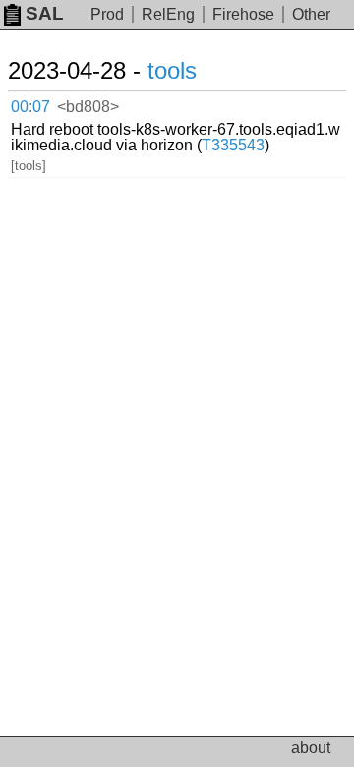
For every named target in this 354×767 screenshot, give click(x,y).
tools (172, 70)
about (310, 747)
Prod (107, 14)
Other (311, 14)
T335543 (233, 145)
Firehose (243, 14)
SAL (45, 13)
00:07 (30, 106)
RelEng (168, 14)
